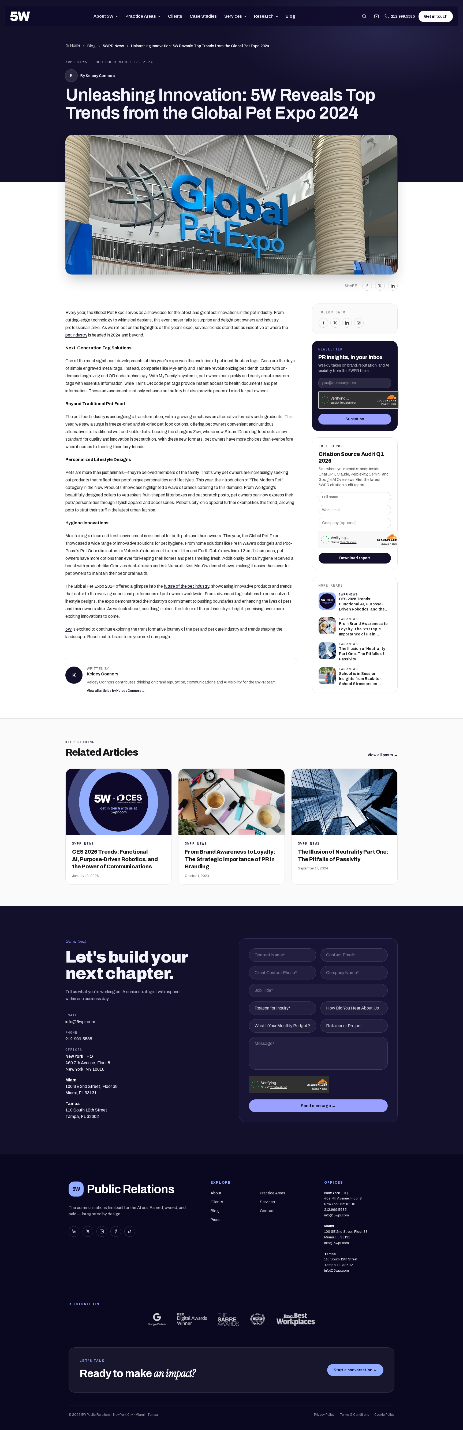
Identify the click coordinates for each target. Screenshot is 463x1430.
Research (264, 16)
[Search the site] (364, 16)
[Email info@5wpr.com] (376, 16)
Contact (267, 1211)
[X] (380, 286)
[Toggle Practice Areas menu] (160, 16)
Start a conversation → (355, 1370)
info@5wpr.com (336, 1215)
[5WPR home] (20, 16)
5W (68, 629)
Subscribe (354, 419)
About (216, 1193)
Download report (355, 558)
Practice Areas (140, 16)
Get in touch (435, 16)
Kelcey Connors (100, 76)
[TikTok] (129, 1231)
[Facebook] (367, 286)
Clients (175, 16)
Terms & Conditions (354, 1415)
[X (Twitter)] (88, 1231)
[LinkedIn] (393, 286)
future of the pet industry (186, 586)
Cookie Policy (384, 1415)
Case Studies (203, 16)
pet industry (76, 335)
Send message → (318, 1105)
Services (233, 16)
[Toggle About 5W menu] (117, 16)
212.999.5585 (403, 16)
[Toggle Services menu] (246, 16)
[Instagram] (359, 323)
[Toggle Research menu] (278, 16)
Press (216, 1220)
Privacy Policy (324, 1415)
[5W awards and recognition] (157, 1319)
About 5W (103, 16)
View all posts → (383, 755)
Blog (290, 16)
